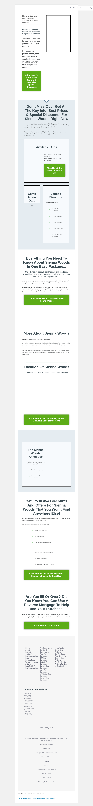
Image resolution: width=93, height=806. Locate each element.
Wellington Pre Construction (45, 675)
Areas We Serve (60, 648)
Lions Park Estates (28, 701)
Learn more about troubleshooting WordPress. (36, 798)
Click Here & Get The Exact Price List (55, 170)
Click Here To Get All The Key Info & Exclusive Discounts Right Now (46, 574)
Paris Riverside (27, 711)
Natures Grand (27, 695)
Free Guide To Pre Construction (31, 667)
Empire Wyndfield (28, 714)
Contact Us (29, 654)
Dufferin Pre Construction (44, 679)
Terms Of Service (31, 662)
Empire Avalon (27, 713)
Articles (28, 664)
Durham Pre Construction (44, 667)
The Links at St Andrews (29, 705)
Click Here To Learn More (46, 625)
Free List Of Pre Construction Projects (60, 658)
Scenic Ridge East (28, 697)
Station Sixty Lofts (28, 706)
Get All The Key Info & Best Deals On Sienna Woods (46, 299)
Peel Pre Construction (44, 655)
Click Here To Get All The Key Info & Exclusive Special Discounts (31, 81)
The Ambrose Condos (29, 708)
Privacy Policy (30, 660)
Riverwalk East (27, 710)
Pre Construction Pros (31, 657)
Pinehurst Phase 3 (28, 703)
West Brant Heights (28, 700)
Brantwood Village (28, 698)
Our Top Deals (60, 654)
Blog (90, 8)
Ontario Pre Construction (44, 663)
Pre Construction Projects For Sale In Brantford (61, 664)
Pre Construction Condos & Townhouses (46, 650)
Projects (28, 652)
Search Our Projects (75, 8)
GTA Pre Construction (44, 659)
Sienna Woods (27, 693)
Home (27, 648)
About (85, 8)
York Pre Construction (44, 671)
